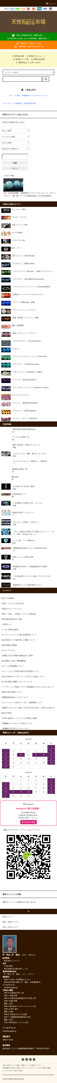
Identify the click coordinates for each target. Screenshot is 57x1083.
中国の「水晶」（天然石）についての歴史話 (18, 614)
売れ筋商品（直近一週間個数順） (14, 661)
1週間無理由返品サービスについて (14, 697)
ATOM (20, 1070)
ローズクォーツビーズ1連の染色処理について (19, 635)
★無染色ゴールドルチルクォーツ (35, 95)
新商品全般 (19, 56)
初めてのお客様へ (8, 598)
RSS (15, 1070)
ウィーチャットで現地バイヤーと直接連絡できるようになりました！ (28, 687)
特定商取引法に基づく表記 (11, 1068)
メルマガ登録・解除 (43, 1068)
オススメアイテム (8, 650)
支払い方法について (9, 1065)
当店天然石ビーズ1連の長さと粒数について (18, 640)
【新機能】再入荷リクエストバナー (15, 729)
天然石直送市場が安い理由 (11, 619)
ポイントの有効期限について (12, 666)
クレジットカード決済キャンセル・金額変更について (22, 703)
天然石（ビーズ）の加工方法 (12, 603)
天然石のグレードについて (11, 609)
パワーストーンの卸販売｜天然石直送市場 (19, 103)
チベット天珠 (15, 95)
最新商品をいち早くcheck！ (30, 62)
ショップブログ (8, 1070)
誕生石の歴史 (6, 713)
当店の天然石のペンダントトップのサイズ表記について (22, 677)
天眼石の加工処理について (11, 692)
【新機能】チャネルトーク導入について (16, 723)
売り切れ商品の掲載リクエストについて (16, 682)
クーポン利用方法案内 (10, 630)
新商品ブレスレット (37, 56)
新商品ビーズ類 (22, 59)
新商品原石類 (39, 59)
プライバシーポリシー (28, 1068)
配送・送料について (23, 1065)
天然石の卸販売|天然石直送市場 (13, 1079)
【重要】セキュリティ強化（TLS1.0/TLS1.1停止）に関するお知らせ (27, 708)
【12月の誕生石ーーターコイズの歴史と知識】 (19, 718)
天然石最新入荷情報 (9, 645)
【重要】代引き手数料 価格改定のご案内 (17, 656)
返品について (35, 1065)
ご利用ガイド (6, 624)
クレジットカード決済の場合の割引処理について (20, 671)
